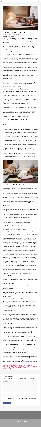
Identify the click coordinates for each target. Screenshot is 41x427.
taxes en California (17, 51)
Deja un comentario (6, 34)
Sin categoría (11, 34)
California (5, 121)
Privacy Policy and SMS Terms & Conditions (20, 421)
